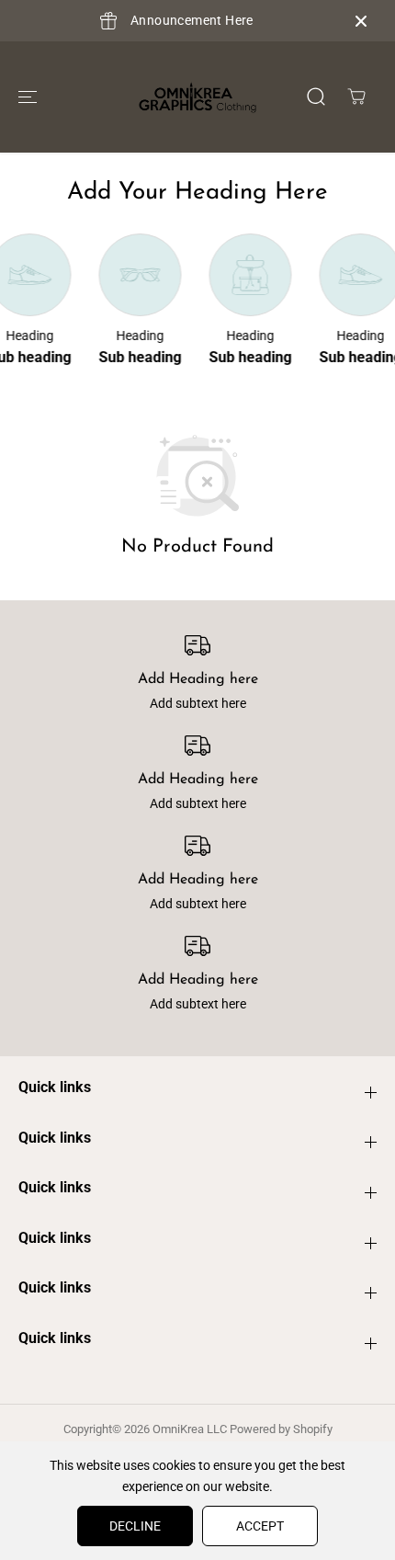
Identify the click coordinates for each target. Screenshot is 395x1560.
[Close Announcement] (361, 21)
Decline (135, 1526)
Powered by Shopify (281, 1429)
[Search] (316, 96)
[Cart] (356, 96)
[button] (27, 96)
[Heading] (138, 274)
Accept (260, 1526)
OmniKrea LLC (189, 1429)
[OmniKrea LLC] (197, 96)
